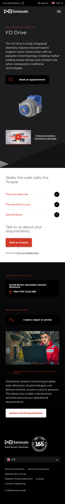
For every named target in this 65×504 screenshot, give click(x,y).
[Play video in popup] (18, 137)
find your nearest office (28, 253)
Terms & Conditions (14, 469)
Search (44, 3)
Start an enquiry (18, 242)
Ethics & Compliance (38, 469)
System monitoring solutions (26, 413)
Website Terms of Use (15, 474)
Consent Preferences (15, 483)
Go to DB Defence (11, 3)
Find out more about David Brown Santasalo (45, 137)
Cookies (40, 479)
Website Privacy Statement (18, 479)
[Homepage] (16, 11)
